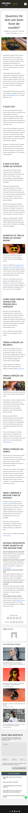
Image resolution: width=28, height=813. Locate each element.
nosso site (7, 535)
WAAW (11, 285)
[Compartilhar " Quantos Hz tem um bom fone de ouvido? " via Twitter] (11, 618)
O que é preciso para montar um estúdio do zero (14, 796)
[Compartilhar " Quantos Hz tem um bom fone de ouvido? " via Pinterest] (14, 618)
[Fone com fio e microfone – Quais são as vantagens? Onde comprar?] (14, 674)
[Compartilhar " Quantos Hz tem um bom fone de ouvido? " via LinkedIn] (17, 618)
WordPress (14, 809)
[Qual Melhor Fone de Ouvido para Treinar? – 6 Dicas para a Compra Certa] (14, 654)
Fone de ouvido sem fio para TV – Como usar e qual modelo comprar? (14, 724)
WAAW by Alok (15, 95)
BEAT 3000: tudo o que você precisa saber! (12, 777)
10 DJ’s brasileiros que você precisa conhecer (12, 786)
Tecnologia (13, 33)
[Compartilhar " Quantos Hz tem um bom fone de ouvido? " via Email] (20, 618)
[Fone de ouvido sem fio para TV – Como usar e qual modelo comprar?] (14, 715)
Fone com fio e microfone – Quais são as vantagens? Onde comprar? (13, 684)
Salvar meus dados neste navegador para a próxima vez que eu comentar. (13, 764)
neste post (21, 368)
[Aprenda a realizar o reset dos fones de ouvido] (14, 695)
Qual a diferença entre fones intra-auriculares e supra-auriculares (12, 791)
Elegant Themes (14, 807)
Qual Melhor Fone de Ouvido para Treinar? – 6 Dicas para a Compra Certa (14, 663)
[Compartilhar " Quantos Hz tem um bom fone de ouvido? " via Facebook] (8, 618)
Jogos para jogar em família (10, 782)
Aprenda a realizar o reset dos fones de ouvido (14, 704)
